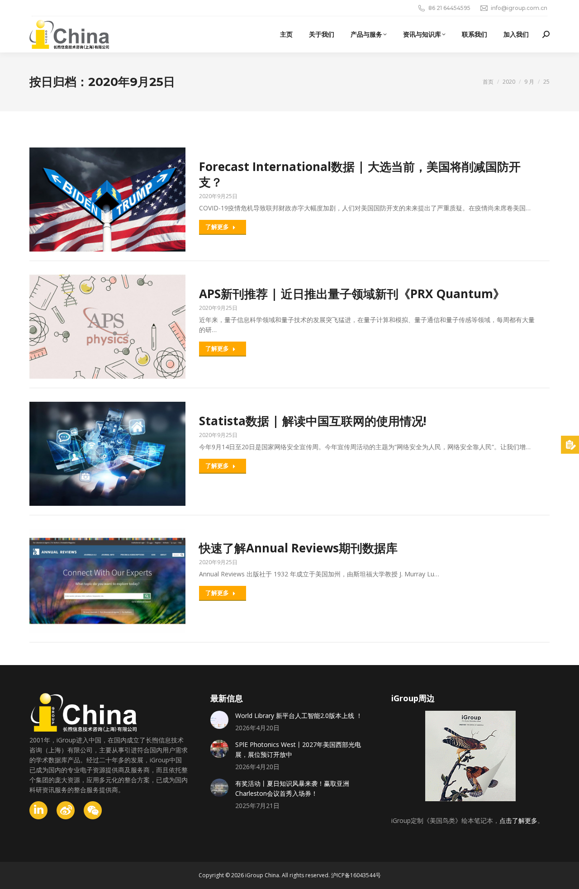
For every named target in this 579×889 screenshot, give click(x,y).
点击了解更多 (518, 820)
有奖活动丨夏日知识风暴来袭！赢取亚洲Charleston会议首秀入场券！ (292, 788)
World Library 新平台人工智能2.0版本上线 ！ (298, 715)
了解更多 (217, 226)
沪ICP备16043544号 (356, 875)
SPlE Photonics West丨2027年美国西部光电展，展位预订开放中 (298, 749)
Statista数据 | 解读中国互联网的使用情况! (313, 421)
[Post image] (219, 720)
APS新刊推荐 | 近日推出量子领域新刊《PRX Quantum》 (352, 293)
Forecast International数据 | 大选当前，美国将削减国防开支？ (360, 174)
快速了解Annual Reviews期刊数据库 (298, 548)
